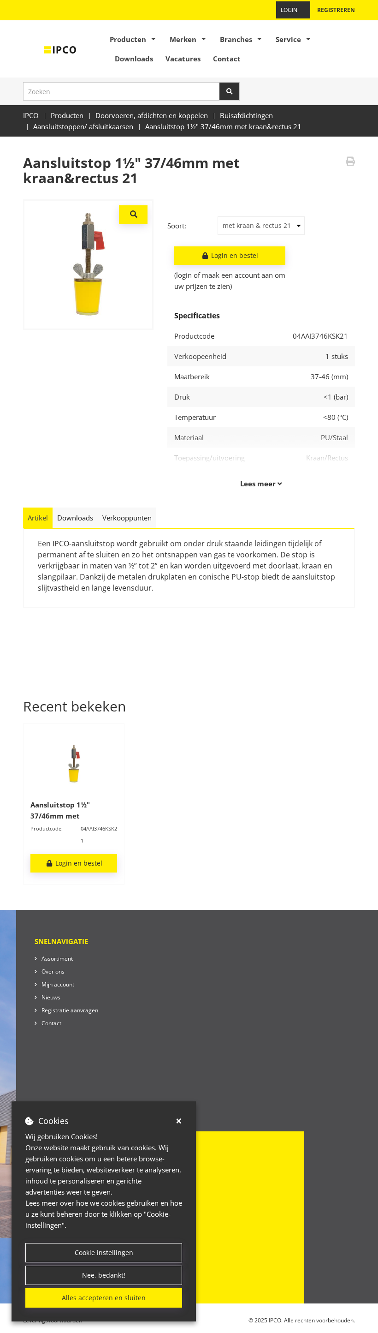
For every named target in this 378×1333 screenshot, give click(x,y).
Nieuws (50, 997)
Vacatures (183, 58)
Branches (236, 39)
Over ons (53, 971)
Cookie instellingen (104, 1252)
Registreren (336, 10)
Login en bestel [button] (233, 255)
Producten (128, 39)
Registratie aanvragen (69, 1010)
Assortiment (57, 958)
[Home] (60, 48)
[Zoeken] (229, 91)
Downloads (134, 58)
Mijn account (57, 984)
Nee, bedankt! (103, 1275)
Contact (227, 58)
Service (288, 39)
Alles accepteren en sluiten (104, 1297)
